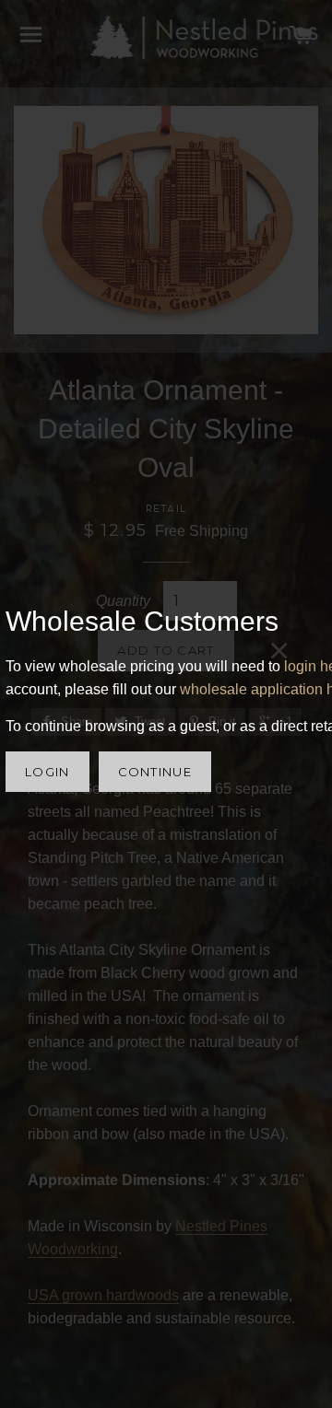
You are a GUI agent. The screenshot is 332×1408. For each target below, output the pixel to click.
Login (47, 771)
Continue (155, 771)
